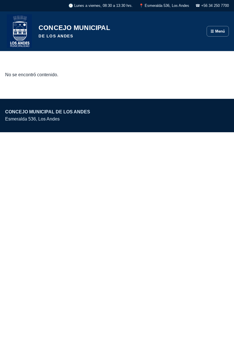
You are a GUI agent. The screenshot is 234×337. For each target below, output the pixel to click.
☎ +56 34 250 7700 (212, 5)
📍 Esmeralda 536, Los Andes (164, 5)
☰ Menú (218, 31)
